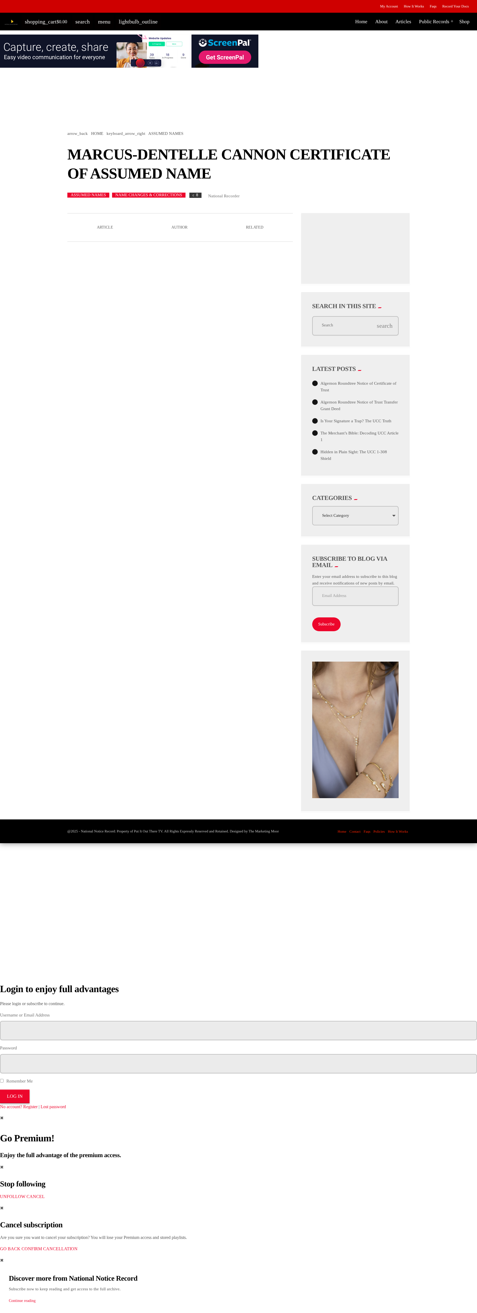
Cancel (35, 1196)
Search (327, 325)
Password (8, 1048)
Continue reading (22, 1301)
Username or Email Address (25, 1015)
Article (105, 227)
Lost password (53, 1106)
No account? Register (19, 1106)
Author (179, 227)
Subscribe (326, 624)
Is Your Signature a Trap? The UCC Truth (355, 421)
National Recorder (224, 196)
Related (254, 227)
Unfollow (12, 1196)
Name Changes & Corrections (148, 195)
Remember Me (19, 1081)
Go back (10, 1248)
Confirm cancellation (50, 1248)
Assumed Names (88, 195)
